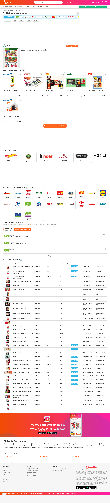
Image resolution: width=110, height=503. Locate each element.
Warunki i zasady (51, 493)
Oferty (28, 6)
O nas (4, 477)
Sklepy (33, 6)
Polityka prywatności (60, 493)
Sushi (16, 10)
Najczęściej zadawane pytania (10, 468)
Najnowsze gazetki (19, 6)
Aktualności (5, 481)
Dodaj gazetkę (6, 479)
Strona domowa (7, 6)
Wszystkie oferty (9, 10)
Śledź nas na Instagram (32, 472)
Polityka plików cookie (71, 493)
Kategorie (39, 6)
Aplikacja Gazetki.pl (7, 476)
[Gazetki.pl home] (9, 2)
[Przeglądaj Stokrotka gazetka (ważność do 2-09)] (11, 58)
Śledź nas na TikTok (32, 475)
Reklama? (5, 470)
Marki (4, 474)
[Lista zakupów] (106, 2)
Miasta (46, 6)
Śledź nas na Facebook (32, 470)
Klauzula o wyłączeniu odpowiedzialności (36, 493)
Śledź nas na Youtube (32, 474)
